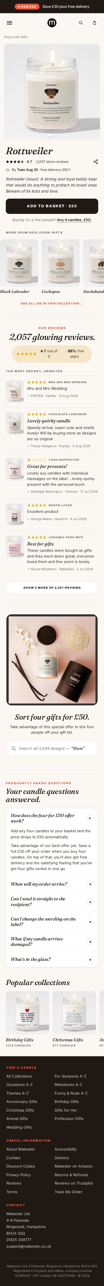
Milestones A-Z (68, 1084)
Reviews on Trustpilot (74, 1183)
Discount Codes (20, 1166)
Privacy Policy (18, 1174)
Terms (11, 1191)
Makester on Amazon (74, 1166)
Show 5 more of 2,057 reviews (52, 587)
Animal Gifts (17, 1118)
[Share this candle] (96, 162)
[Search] (80, 22)
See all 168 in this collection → (52, 303)
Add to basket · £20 (52, 206)
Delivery (62, 1157)
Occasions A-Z (19, 1084)
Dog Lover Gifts (16, 37)
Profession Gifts (69, 1118)
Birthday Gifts (67, 1101)
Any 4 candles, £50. (74, 220)
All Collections (19, 1076)
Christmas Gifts (20, 1110)
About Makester (20, 1149)
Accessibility (66, 1149)
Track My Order (68, 1191)
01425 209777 (18, 1239)
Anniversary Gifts (21, 1101)
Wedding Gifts (19, 1127)
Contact (13, 1157)
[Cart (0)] (94, 22)
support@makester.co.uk (28, 1246)
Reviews (13, 1183)
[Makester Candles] (52, 23)
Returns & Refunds (71, 1174)
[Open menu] (9, 22)
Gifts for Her (66, 1110)
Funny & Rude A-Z (71, 1093)
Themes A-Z (17, 1093)
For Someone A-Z (70, 1076)
